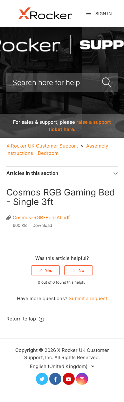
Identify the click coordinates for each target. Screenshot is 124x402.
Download (42, 225)
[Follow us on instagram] (82, 379)
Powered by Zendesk (97, 396)
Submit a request (88, 298)
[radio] (45, 270)
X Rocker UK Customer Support (42, 146)
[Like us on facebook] (55, 379)
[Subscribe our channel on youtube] (69, 379)
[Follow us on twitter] (42, 379)
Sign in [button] (103, 13)
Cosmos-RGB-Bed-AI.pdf (41, 217)
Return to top (21, 319)
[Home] (45, 13)
